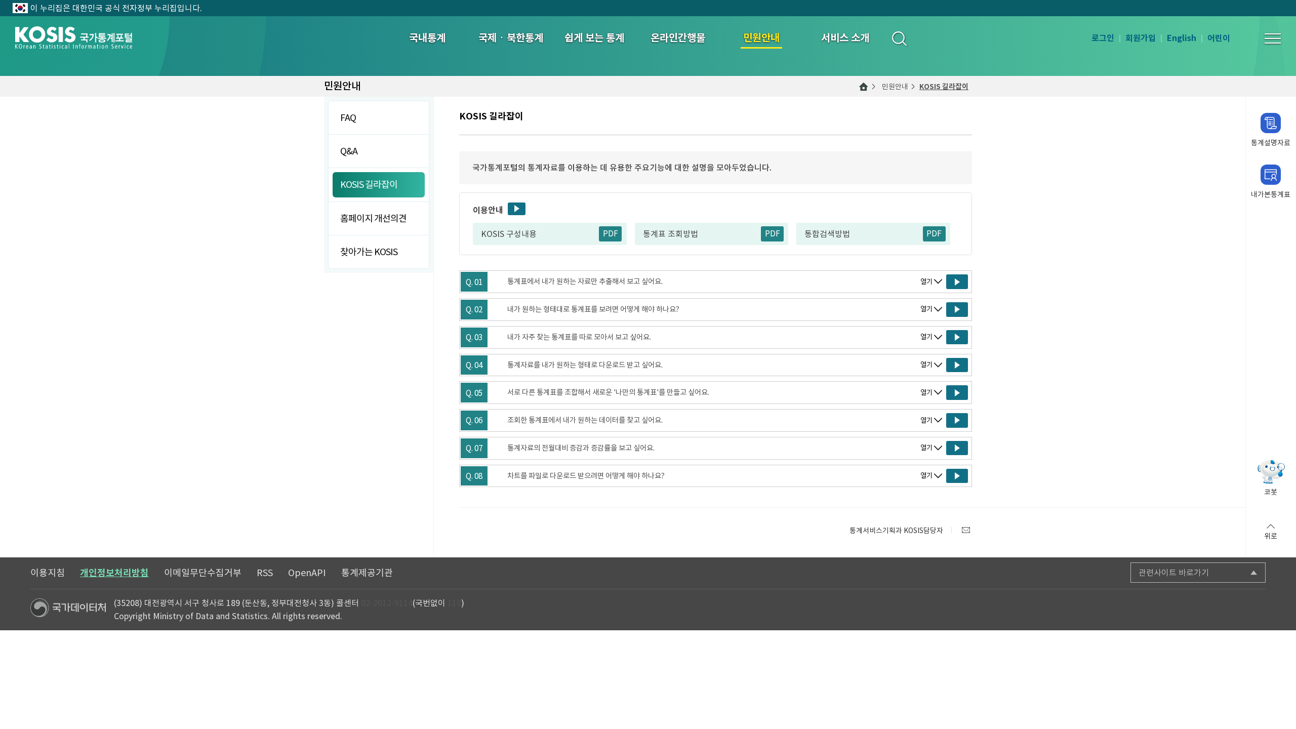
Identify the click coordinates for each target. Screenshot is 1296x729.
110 (454, 603)
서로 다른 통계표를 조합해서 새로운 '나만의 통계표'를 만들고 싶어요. (608, 392)
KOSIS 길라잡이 (943, 86)
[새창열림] (966, 530)
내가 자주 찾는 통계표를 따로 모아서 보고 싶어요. (579, 337)
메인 (864, 86)
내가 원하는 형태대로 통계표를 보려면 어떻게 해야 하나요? (593, 309)
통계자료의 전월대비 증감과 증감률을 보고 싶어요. (581, 448)
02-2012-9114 (387, 603)
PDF (610, 233)
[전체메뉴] (1273, 38)
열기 (926, 281)
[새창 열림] (957, 281)
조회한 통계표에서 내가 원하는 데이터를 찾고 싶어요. (585, 420)
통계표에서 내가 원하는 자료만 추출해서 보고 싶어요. (585, 281)
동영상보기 (516, 208)
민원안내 (895, 86)
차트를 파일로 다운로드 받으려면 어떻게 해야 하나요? (586, 475)
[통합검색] (899, 38)
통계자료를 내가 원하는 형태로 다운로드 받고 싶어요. (585, 365)
